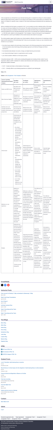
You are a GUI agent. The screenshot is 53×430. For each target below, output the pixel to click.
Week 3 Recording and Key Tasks (8, 309)
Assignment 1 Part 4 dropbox (14, 75)
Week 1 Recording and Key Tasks (8, 313)
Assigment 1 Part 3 (5, 418)
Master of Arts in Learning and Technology (9, 425)
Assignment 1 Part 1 (30, 417)
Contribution (26, 418)
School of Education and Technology (8, 427)
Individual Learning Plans (6, 305)
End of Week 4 (4, 301)
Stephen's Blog (4, 341)
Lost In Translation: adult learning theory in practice (12, 362)
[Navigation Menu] (50, 2)
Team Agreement (20, 417)
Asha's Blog (3, 327)
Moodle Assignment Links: (7, 417)
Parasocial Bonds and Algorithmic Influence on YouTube (13, 373)
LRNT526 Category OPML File (9, 354)
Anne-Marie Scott (5, 401)
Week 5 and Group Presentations (8, 297)
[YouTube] (8, 285)
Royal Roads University (5, 428)
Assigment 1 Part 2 (41, 417)
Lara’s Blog (3, 334)
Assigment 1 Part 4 (16, 418)
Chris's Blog (3, 329)
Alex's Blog (3, 322)
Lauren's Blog (4, 336)
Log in (2, 409)
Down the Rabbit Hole (6, 384)
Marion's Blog (4, 339)
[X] (2, 285)
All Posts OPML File (7, 349)
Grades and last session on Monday (9, 390)
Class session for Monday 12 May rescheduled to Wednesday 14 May (17, 293)
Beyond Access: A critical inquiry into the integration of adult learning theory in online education (22, 368)
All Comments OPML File (8, 351)
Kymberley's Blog (5, 332)
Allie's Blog (3, 325)
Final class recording (5, 379)
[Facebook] (5, 285)
